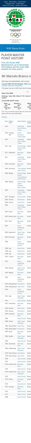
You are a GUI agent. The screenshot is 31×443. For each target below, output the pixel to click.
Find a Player (13, 2)
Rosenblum (21, 199)
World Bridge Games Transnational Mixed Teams (22, 176)
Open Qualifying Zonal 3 (21, 227)
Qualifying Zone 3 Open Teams (22, 141)
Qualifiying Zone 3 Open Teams (22, 192)
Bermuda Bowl (20, 153)
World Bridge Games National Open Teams (22, 184)
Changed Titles (10, 4)
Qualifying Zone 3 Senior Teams (22, 128)
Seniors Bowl (22, 197)
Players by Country (8, 5)
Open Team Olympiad (21, 233)
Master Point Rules (21, 5)
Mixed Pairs (21, 251)
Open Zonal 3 (22, 301)
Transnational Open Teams (22, 169)
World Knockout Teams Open (21, 135)
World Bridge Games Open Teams (22, 148)
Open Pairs (21, 202)
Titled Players (20, 4)
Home (6, 2)
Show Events (22, 2)
